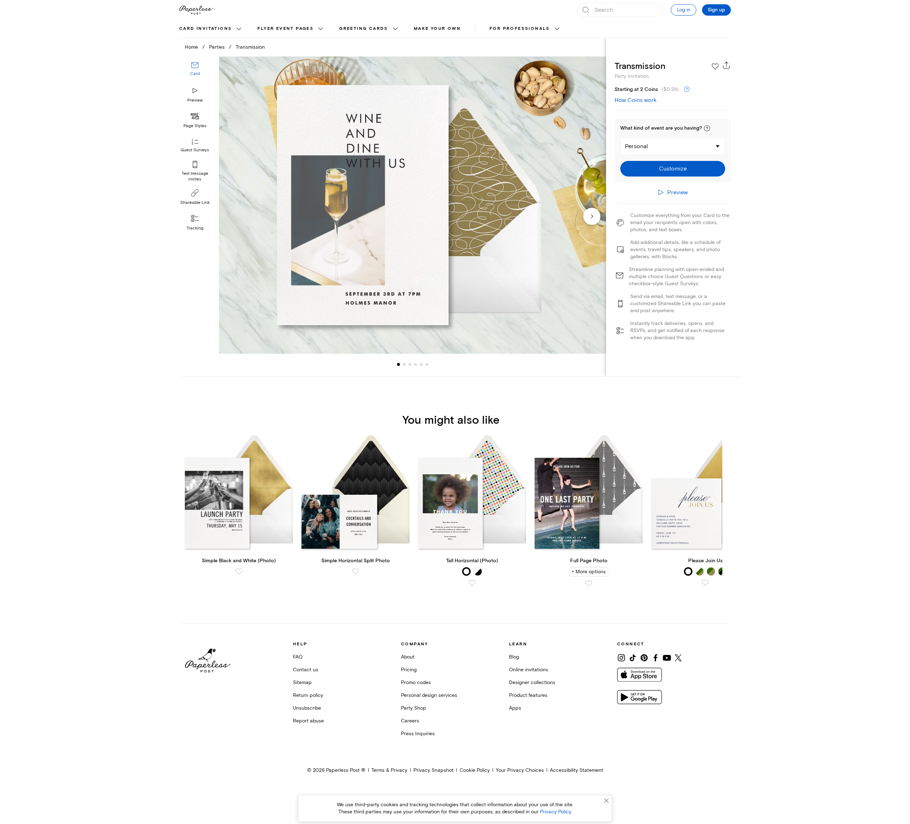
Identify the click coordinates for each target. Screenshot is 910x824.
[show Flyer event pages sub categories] (320, 29)
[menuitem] (211, 29)
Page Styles (195, 126)
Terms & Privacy (389, 770)
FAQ (298, 657)
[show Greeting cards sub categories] (395, 29)
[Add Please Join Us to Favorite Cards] (705, 583)
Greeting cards (363, 28)
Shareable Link (195, 202)
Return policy (308, 695)
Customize (673, 168)
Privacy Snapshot (433, 770)
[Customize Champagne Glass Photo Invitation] (412, 205)
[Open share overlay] (726, 65)
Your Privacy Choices (520, 770)
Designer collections (532, 682)
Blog (514, 657)
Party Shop (413, 708)
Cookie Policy (475, 770)
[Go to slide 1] (398, 364)
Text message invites (195, 176)
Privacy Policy (555, 812)
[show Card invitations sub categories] (239, 29)
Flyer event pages (285, 28)
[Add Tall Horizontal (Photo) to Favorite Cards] (472, 583)
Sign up (716, 10)
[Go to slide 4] (409, 364)
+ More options (589, 572)
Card (195, 73)
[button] (707, 128)
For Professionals (519, 28)
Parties (217, 47)
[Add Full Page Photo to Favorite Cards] (588, 583)
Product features (528, 695)
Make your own (437, 28)
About (407, 657)
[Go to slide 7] (426, 364)
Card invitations (205, 28)
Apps (515, 708)
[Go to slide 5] (415, 364)
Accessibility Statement (576, 770)
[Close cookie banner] (606, 800)
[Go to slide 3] (404, 364)
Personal (636, 146)
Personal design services (429, 695)
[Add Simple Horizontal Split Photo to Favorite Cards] (355, 571)
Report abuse (308, 721)
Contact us (305, 670)
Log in (683, 10)
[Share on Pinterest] (644, 657)
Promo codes (416, 682)
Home (191, 47)
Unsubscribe (307, 708)
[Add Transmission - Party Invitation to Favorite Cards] (715, 66)
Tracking (195, 228)
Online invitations (528, 670)
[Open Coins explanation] (687, 89)
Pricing (409, 670)
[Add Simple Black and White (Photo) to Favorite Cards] (239, 571)
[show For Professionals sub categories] (557, 29)
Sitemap (302, 682)
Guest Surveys (195, 150)
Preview (195, 100)
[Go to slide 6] (421, 364)
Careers (410, 721)
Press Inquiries (418, 734)
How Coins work (636, 100)
